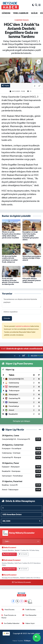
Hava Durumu (9, 609)
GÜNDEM (6, 13)
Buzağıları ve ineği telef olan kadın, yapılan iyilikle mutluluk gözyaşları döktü (30, 236)
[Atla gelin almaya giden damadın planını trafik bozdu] (31, 271)
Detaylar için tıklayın (21, 421)
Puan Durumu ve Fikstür (8, 616)
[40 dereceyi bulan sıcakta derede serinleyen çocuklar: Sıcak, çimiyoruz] (11, 249)
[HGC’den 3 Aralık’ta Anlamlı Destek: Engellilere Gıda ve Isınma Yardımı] (21, 70)
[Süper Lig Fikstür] (40, 430)
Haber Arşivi (30, 623)
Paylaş (6, 85)
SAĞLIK (34, 13)
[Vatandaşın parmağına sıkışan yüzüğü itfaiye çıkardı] (31, 249)
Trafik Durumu (30, 609)
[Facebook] (13, 601)
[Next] (30, 601)
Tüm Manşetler (30, 615)
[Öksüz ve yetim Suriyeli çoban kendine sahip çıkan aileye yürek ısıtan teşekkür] (11, 225)
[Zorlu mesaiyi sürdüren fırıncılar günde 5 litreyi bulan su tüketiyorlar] (11, 271)
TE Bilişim (27, 641)
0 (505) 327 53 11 (10, 554)
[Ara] (36, 5)
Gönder (7, 318)
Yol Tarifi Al (24, 554)
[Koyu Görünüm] (33, 5)
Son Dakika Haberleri (11, 623)
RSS (7, 633)
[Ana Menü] (39, 5)
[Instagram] (21, 601)
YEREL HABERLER (20, 13)
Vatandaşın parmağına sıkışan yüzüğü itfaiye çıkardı (31, 258)
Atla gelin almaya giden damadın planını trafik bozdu (31, 280)
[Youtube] (26, 601)
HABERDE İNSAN (22, 20)
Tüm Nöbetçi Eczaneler (22, 582)
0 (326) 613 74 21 (10, 569)
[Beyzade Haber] (10, 5)
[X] (17, 601)
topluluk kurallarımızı (23, 326)
